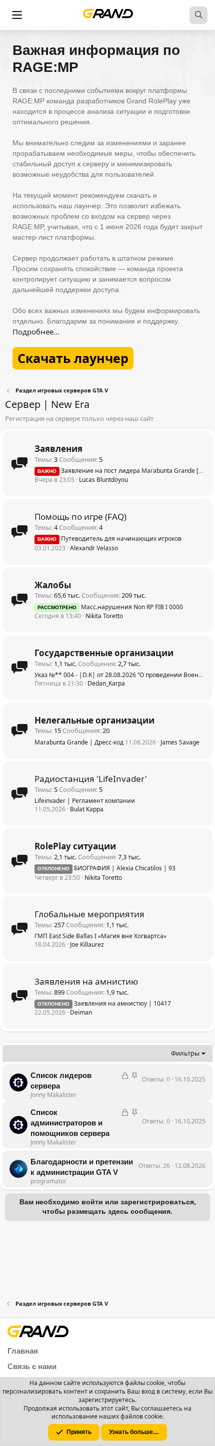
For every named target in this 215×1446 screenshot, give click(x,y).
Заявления (58, 448)
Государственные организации (104, 653)
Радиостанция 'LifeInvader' (90, 778)
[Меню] (17, 15)
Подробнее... (36, 332)
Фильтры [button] (185, 1053)
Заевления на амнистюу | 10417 (104, 1003)
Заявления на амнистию (86, 981)
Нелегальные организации (94, 720)
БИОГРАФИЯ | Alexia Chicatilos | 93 (107, 868)
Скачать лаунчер (73, 358)
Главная (23, 1351)
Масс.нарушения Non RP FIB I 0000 (110, 607)
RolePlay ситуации (75, 846)
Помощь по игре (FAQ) (80, 516)
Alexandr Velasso (94, 548)
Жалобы (52, 585)
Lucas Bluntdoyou (103, 479)
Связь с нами (32, 1366)
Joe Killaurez (87, 944)
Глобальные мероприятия (89, 914)
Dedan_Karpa (106, 683)
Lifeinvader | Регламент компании (84, 800)
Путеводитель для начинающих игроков (110, 538)
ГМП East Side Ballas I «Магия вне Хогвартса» (100, 936)
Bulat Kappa (87, 809)
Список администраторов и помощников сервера (70, 1122)
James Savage (180, 742)
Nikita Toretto (104, 616)
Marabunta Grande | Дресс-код (79, 742)
